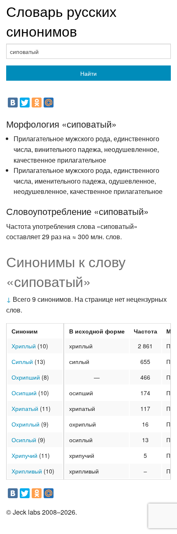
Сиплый (22, 361)
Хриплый (24, 346)
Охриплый (26, 424)
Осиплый (24, 440)
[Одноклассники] (37, 102)
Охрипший (26, 377)
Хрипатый (25, 408)
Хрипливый (27, 471)
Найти (88, 73)
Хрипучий (24, 455)
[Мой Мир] (49, 102)
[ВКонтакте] (13, 102)
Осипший (24, 393)
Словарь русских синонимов (61, 21)
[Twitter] (25, 102)
